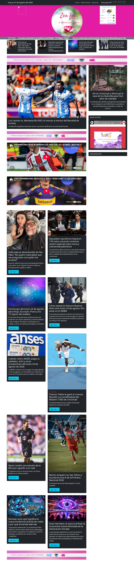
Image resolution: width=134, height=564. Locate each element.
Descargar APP (106, 3)
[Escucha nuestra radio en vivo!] (26, 14)
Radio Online (85, 3)
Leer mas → (14, 272)
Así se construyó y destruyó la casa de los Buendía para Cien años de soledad (63, 38)
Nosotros (95, 3)
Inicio (77, 3)
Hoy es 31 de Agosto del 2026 (20, 2)
